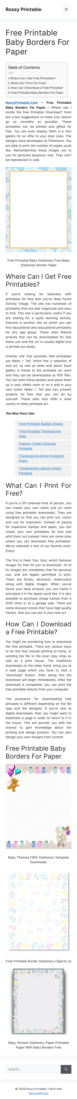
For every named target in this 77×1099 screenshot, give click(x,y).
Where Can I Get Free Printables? (33, 78)
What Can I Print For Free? (28, 83)
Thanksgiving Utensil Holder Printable (40, 470)
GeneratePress (39, 1093)
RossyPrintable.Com (22, 103)
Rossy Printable (23, 9)
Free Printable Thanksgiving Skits (40, 433)
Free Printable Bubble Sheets (41, 424)
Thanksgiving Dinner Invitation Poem (41, 458)
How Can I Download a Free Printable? (37, 88)
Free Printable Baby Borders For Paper (37, 92)
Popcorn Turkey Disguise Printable (37, 446)
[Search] (66, 1069)
